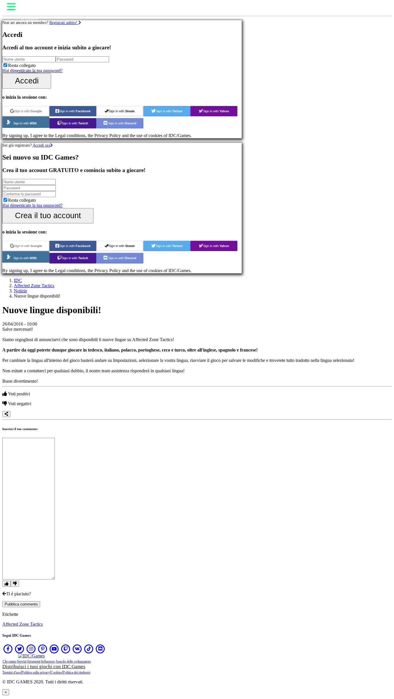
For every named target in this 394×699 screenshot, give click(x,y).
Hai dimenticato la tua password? (32, 70)
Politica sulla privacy (36, 672)
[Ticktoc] (89, 648)
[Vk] (77, 648)
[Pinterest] (42, 648)
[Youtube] (54, 648)
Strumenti (33, 661)
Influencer (48, 661)
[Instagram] (31, 648)
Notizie (20, 290)
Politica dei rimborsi (76, 672)
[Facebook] (8, 648)
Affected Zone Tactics (34, 285)
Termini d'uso (11, 672)
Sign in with (28, 111)
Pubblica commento (21, 604)
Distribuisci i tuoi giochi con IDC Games (43, 666)
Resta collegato (22, 65)
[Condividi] (6, 414)
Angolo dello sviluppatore (73, 661)
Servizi (22, 661)
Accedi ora (41, 145)
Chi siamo (9, 661)
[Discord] (100, 648)
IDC (18, 280)
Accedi (27, 80)
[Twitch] (66, 648)
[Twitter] (19, 648)
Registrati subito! (63, 22)
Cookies (56, 672)
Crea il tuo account (48, 215)
